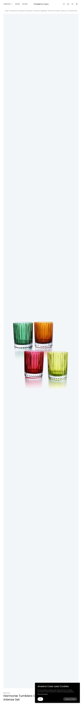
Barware (29, 11)
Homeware (21, 11)
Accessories (13, 11)
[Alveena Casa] (41, 4)
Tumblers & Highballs (40, 11)
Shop (6, 11)
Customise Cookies (70, 699)
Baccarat (6, 693)
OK (40, 699)
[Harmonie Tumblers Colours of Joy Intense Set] (41, 351)
